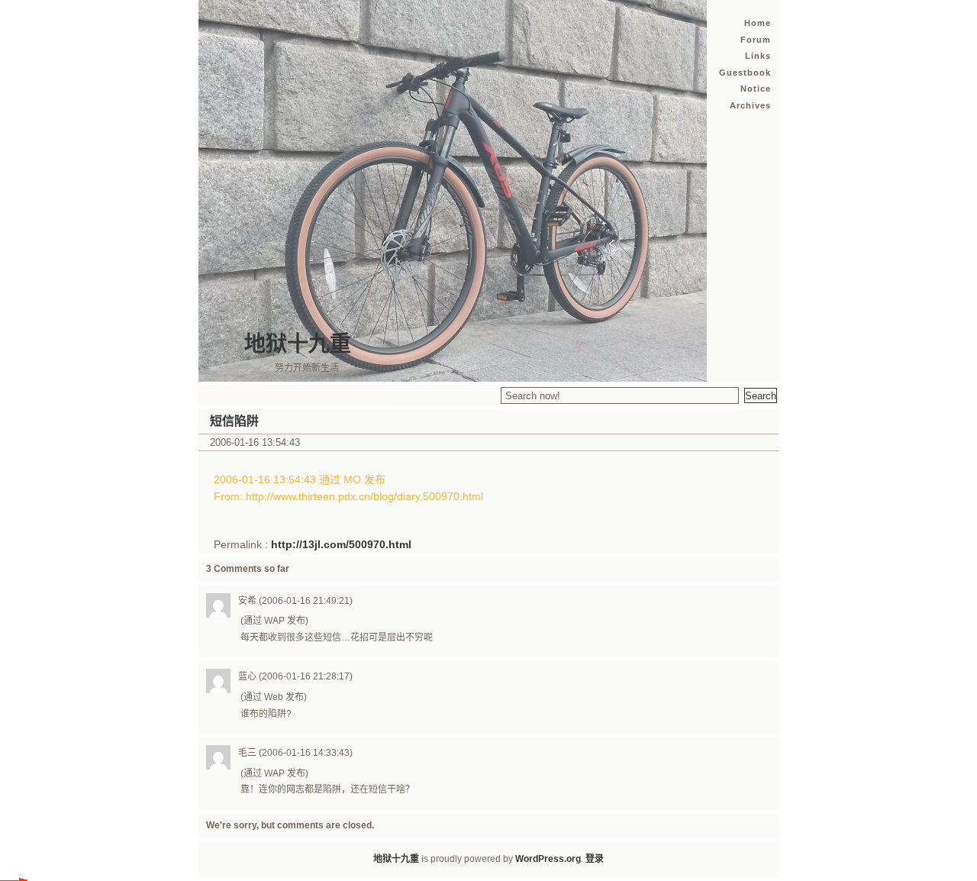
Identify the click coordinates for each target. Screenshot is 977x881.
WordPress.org (548, 859)
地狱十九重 (297, 344)
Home (757, 22)
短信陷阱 (234, 421)
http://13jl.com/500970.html (341, 544)
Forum (755, 39)
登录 (594, 859)
